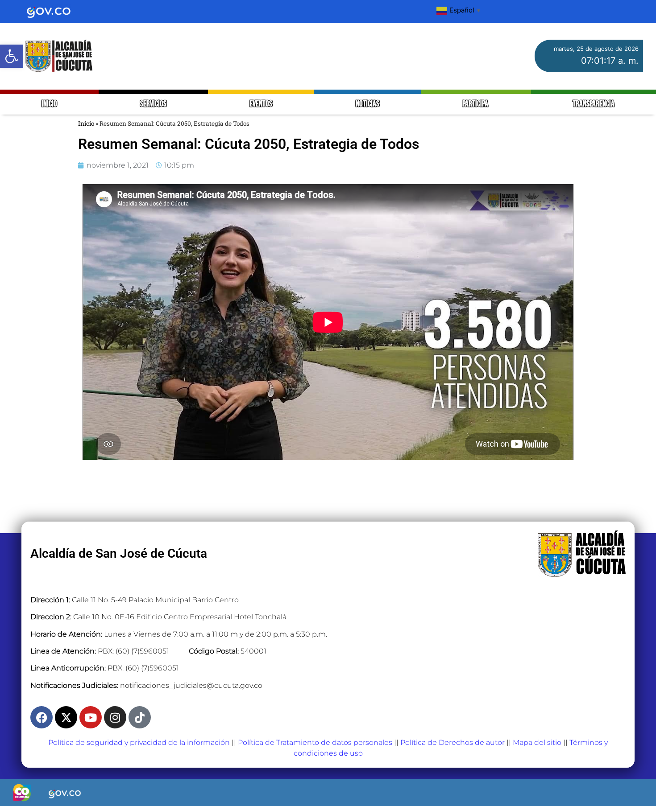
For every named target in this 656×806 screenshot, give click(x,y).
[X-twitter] (66, 717)
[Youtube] (90, 717)
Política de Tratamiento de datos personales (315, 742)
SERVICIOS (153, 104)
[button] (11, 56)
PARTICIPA (476, 104)
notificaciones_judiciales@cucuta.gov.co (191, 685)
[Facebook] (41, 717)
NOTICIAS (367, 104)
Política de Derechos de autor (452, 742)
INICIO (49, 104)
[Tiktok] (140, 717)
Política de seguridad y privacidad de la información (139, 742)
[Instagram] (115, 717)
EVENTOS (260, 104)
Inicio (86, 123)
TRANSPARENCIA (593, 104)
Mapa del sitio (537, 742)
